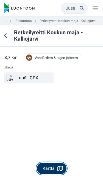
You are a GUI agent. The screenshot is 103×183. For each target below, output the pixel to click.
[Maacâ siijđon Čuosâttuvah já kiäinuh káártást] (5, 35)
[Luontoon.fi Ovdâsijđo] (19, 8)
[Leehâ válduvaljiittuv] (95, 8)
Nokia (8, 67)
